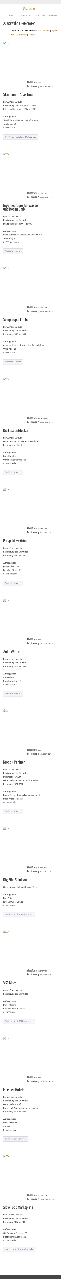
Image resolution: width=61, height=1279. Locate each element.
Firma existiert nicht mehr (15, 1139)
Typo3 (54, 31)
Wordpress (22, 35)
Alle (39, 31)
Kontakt (53, 15)
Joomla (46, 31)
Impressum (40, 15)
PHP (13, 35)
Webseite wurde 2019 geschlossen (19, 914)
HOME (11, 15)
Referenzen (24, 15)
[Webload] (30, 9)
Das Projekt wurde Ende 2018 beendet (20, 137)
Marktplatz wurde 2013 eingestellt (19, 1249)
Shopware (33, 35)
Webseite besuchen (13, 251)
